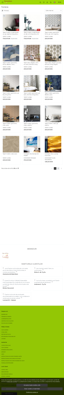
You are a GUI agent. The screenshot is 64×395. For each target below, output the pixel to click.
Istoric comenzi (5, 376)
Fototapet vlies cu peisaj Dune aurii (51, 154)
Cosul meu (4, 332)
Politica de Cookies (6, 323)
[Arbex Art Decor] (5, 255)
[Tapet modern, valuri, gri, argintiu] (53, 113)
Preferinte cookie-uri (32, 392)
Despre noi (4, 314)
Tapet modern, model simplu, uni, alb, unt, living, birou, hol (32, 33)
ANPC (2, 354)
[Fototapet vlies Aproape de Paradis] (32, 144)
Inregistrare (5, 371)
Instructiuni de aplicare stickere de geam (12, 360)
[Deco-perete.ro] (8, 2)
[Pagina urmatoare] (61, 168)
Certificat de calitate (7, 321)
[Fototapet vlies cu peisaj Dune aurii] (53, 144)
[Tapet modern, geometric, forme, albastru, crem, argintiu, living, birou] (11, 53)
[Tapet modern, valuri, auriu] (11, 144)
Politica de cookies (12, 381)
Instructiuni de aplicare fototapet (11, 358)
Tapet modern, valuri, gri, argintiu (51, 124)
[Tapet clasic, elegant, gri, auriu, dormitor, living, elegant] (53, 53)
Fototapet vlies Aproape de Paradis (31, 154)
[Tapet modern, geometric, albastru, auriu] (53, 83)
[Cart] (50, 2)
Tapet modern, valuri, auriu (10, 154)
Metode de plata (6, 334)
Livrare (3, 338)
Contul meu (4, 369)
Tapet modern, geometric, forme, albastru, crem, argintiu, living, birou (10, 63)
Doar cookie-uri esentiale (32, 389)
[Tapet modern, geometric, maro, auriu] (11, 113)
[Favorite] (43, 2)
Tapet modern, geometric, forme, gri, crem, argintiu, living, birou (52, 33)
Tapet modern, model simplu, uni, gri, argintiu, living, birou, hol (11, 33)
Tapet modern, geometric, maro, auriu (10, 124)
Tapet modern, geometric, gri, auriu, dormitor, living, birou (32, 93)
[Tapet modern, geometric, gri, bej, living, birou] (11, 83)
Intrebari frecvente (6, 349)
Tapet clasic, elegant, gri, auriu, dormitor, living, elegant (53, 63)
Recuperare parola (7, 374)
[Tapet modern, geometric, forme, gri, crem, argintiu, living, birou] (53, 22)
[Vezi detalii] (4, 15)
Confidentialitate (6, 318)
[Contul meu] (47, 2)
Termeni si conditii (6, 316)
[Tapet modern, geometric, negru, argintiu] (32, 113)
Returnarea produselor (8, 336)
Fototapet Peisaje (30, 158)
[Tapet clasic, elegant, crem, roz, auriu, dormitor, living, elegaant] (32, 53)
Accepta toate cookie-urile (32, 385)
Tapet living (7, 36)
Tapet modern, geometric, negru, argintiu (31, 124)
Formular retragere (7, 362)
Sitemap (3, 351)
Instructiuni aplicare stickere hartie (11, 356)
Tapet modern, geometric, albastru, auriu (52, 93)
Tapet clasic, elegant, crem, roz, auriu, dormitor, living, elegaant (31, 63)
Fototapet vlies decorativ (50, 158)
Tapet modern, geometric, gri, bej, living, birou (11, 93)
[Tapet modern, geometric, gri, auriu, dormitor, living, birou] (32, 83)
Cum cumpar (4, 329)
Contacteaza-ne (6, 345)
